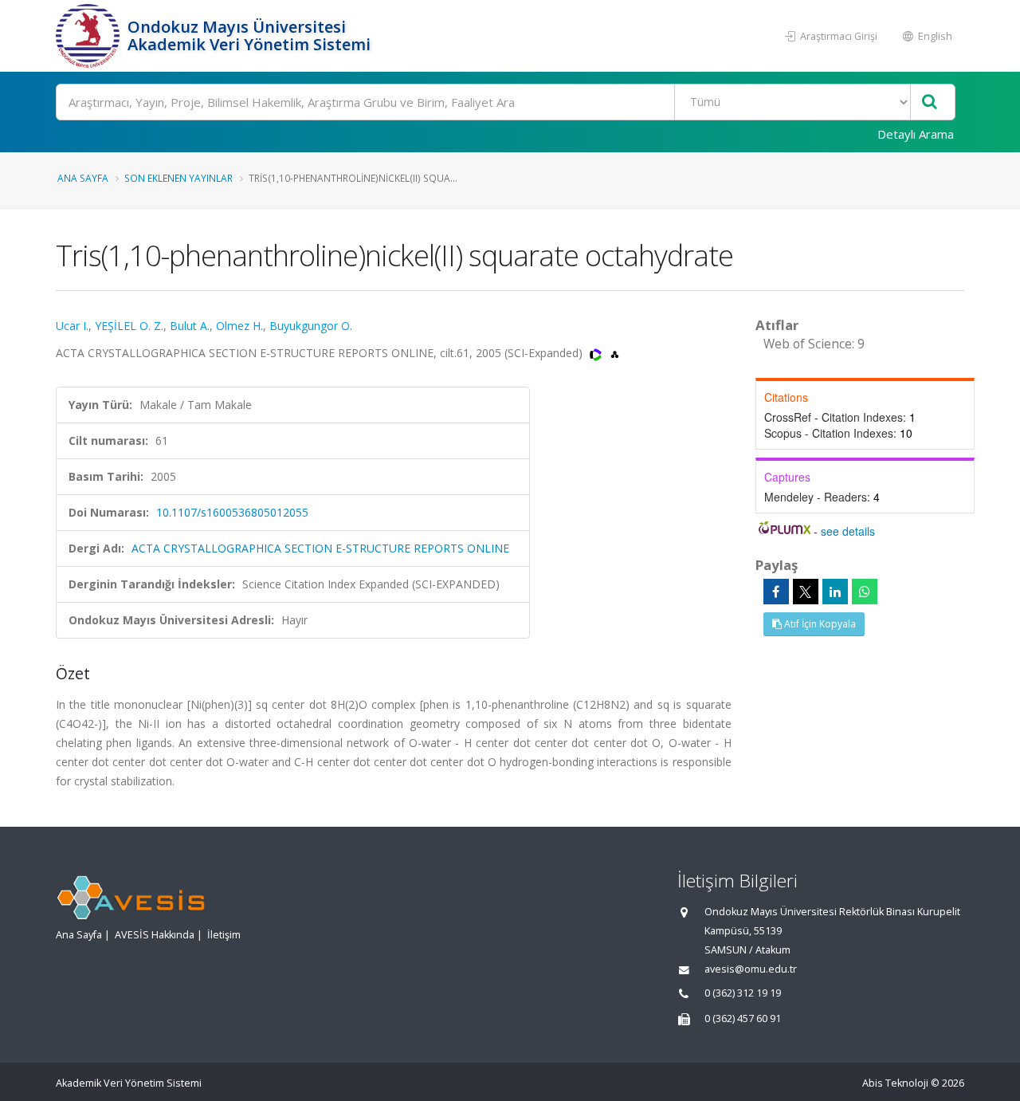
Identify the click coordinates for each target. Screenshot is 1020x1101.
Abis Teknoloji (895, 1083)
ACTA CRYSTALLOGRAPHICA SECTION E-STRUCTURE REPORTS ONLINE (320, 548)
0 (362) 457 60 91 (742, 1018)
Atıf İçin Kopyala (819, 624)
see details (848, 531)
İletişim (224, 935)
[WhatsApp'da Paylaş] (864, 591)
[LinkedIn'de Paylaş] (835, 591)
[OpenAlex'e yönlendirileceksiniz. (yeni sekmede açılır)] (615, 352)
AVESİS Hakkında (154, 935)
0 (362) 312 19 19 (742, 993)
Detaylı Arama (915, 134)
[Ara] (929, 102)
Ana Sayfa (82, 177)
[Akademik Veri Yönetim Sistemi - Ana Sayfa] (90, 36)
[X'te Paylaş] (805, 591)
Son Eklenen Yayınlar (178, 177)
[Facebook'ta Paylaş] (776, 591)
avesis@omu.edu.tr (750, 969)
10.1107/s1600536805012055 (232, 512)
